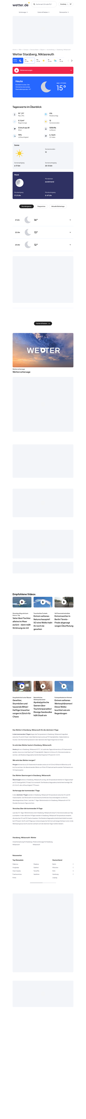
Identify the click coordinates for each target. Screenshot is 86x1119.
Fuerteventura (17, 874)
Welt (20, 49)
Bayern (42, 49)
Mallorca (15, 864)
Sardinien (36, 874)
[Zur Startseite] (21, 4)
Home (15, 49)
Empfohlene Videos (24, 594)
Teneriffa (36, 871)
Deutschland (34, 49)
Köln (53, 871)
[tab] (26, 206)
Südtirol (36, 867)
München (55, 867)
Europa (26, 49)
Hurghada (16, 867)
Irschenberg (51, 49)
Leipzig (54, 877)
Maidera (36, 864)
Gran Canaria (17, 871)
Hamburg (55, 874)
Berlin (54, 864)
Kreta (14, 877)
